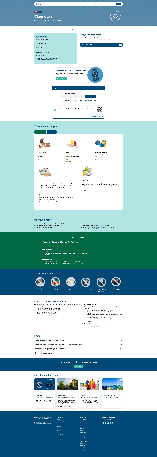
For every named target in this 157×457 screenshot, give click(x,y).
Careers (58, 428)
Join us (81, 424)
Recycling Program (72, 29)
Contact (58, 430)
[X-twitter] (106, 423)
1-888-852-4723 (42, 55)
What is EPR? (82, 421)
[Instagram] (113, 423)
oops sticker (110, 39)
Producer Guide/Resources (85, 422)
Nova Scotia (82, 434)
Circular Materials (48, 59)
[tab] (40, 132)
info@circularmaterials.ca (109, 417)
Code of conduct (60, 421)
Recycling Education (83, 29)
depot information (116, 37)
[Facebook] (111, 423)
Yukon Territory (83, 437)
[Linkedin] (103, 423)
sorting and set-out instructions (103, 37)
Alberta (81, 430)
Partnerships (59, 426)
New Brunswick (83, 432)
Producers (87, 4)
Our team (59, 424)
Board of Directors (61, 422)
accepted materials (90, 37)
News (106, 4)
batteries (96, 227)
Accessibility (59, 432)
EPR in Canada (80, 4)
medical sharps (104, 227)
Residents (93, 4)
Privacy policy (60, 434)
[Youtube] (108, 423)
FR (114, 4)
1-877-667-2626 (107, 419)
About (74, 4)
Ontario (81, 435)
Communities (100, 4)
